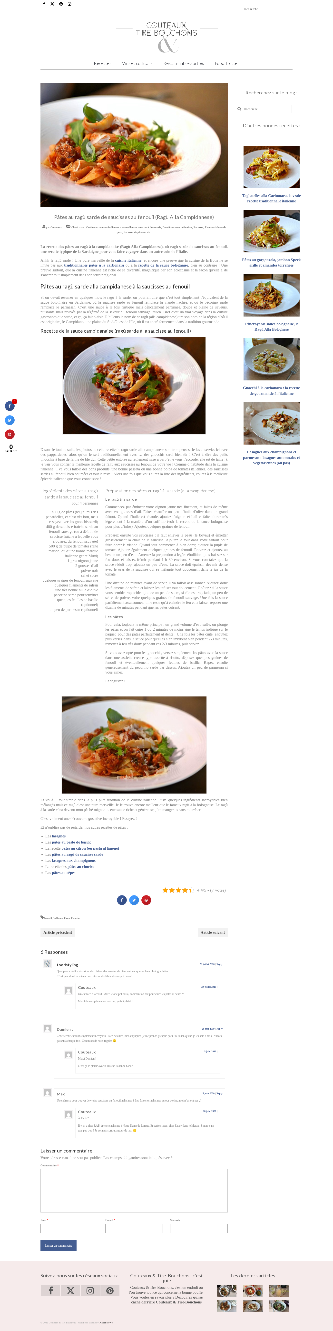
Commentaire (49, 1165)
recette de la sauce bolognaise (163, 265)
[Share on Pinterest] (146, 903)
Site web (175, 1220)
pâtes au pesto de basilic (71, 842)
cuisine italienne (128, 260)
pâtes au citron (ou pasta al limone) (90, 848)
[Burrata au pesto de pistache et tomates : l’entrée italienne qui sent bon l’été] (253, 1291)
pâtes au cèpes (63, 873)
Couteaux (56, 227)
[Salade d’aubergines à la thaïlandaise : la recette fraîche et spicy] (279, 1306)
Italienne (58, 918)
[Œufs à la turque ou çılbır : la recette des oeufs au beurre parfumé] (253, 1306)
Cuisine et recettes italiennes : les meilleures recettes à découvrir (123, 227)
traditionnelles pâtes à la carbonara (94, 265)
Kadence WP (106, 1322)
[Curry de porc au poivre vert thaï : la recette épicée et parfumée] (227, 1291)
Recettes (198, 227)
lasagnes (59, 836)
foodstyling (67, 964)
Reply (219, 964)
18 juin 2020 (209, 1111)
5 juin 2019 (210, 1051)
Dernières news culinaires (177, 227)
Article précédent (57, 932)
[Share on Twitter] (134, 903)
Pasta (67, 918)
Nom (44, 1220)
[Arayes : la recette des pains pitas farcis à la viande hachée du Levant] (227, 1306)
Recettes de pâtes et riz (137, 232)
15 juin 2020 (208, 1093)
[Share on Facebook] (122, 903)
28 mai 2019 (208, 1028)
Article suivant (213, 932)
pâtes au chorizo (81, 866)
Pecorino (75, 918)
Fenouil (48, 918)
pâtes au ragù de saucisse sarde (77, 854)
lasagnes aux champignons (74, 860)
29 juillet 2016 (207, 964)
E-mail (110, 1220)
